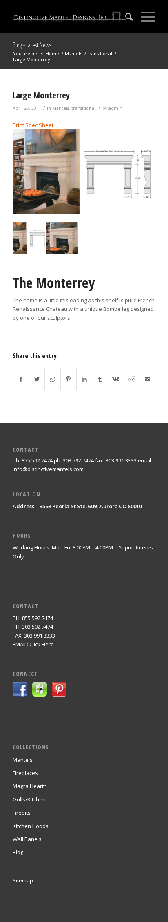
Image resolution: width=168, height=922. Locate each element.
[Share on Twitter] (37, 379)
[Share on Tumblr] (100, 379)
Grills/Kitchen (29, 799)
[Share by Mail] (147, 379)
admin (115, 108)
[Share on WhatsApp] (52, 379)
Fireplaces (25, 773)
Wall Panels (27, 839)
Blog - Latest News (32, 44)
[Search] (125, 16)
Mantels (60, 108)
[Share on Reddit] (131, 379)
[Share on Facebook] (21, 379)
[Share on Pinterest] (68, 379)
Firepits (22, 812)
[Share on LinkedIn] (84, 379)
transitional (83, 108)
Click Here (41, 644)
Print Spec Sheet (33, 125)
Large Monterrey (41, 95)
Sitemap (23, 880)
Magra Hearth (30, 786)
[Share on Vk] (116, 379)
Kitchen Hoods (31, 826)
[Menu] (144, 16)
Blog (18, 852)
